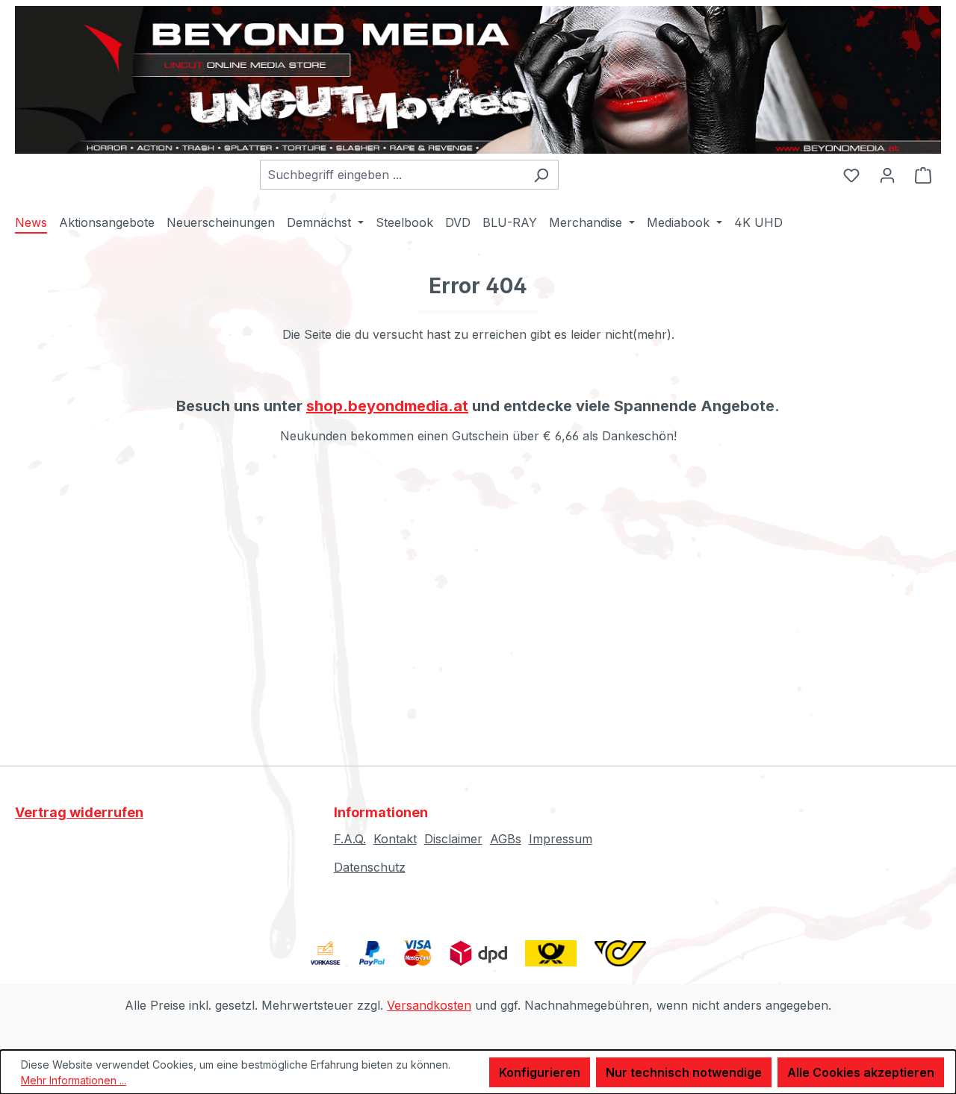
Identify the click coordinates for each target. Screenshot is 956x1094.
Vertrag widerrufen (79, 812)
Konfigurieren (539, 1072)
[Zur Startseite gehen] (478, 80)
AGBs (505, 838)
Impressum (560, 838)
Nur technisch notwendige (684, 1072)
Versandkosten (429, 1005)
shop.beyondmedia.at (387, 406)
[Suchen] (541, 175)
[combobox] (392, 175)
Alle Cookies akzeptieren (860, 1072)
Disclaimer (453, 838)
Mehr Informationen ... (73, 1080)
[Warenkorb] (923, 175)
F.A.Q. (350, 838)
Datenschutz (370, 867)
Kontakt (395, 838)
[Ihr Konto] (887, 175)
